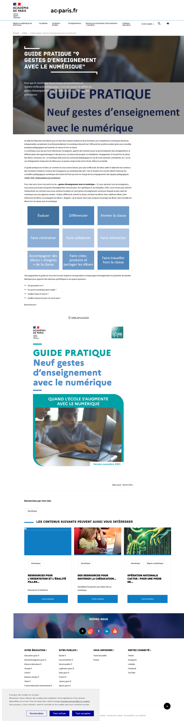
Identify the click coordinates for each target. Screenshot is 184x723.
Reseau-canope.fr (31, 677)
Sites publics (68, 650)
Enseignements (74, 23)
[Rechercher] (159, 24)
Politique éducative (126, 24)
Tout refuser (59, 713)
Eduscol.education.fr (33, 664)
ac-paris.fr (64, 10)
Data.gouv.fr (64, 672)
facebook (98, 631)
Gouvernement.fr (66, 660)
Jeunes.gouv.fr (65, 681)
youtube (115, 631)
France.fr (63, 677)
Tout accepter (83, 713)
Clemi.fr (27, 681)
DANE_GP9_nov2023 (80, 317)
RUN (32, 178)
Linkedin (131, 664)
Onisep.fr (28, 668)
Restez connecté (139, 650)
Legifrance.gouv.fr (66, 668)
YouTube (131, 672)
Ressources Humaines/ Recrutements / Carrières (101, 24)
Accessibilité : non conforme (135, 715)
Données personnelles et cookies (75, 701)
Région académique (155, 563)
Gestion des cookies (115, 715)
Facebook (132, 668)
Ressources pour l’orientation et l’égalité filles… (47, 579)
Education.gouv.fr (31, 655)
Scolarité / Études (56, 24)
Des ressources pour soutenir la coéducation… (97, 577)
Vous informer (103, 650)
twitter (82, 631)
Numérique (32, 511)
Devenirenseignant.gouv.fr (35, 660)
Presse (96, 660)
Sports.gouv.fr (65, 685)
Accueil (16, 33)
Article (24, 33)
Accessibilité (168, 23)
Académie (43, 23)
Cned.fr (27, 672)
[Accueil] (26, 10)
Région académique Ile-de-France (22, 24)
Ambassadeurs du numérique (47, 178)
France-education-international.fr (38, 685)
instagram (90, 631)
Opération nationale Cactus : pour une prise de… (144, 579)
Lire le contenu (48, 599)
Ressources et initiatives (38, 590)
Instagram (132, 660)
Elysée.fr (62, 655)
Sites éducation (34, 650)
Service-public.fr (65, 664)
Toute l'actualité (99, 655)
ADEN (27, 178)
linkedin (106, 631)
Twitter (131, 655)
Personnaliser (37, 713)
